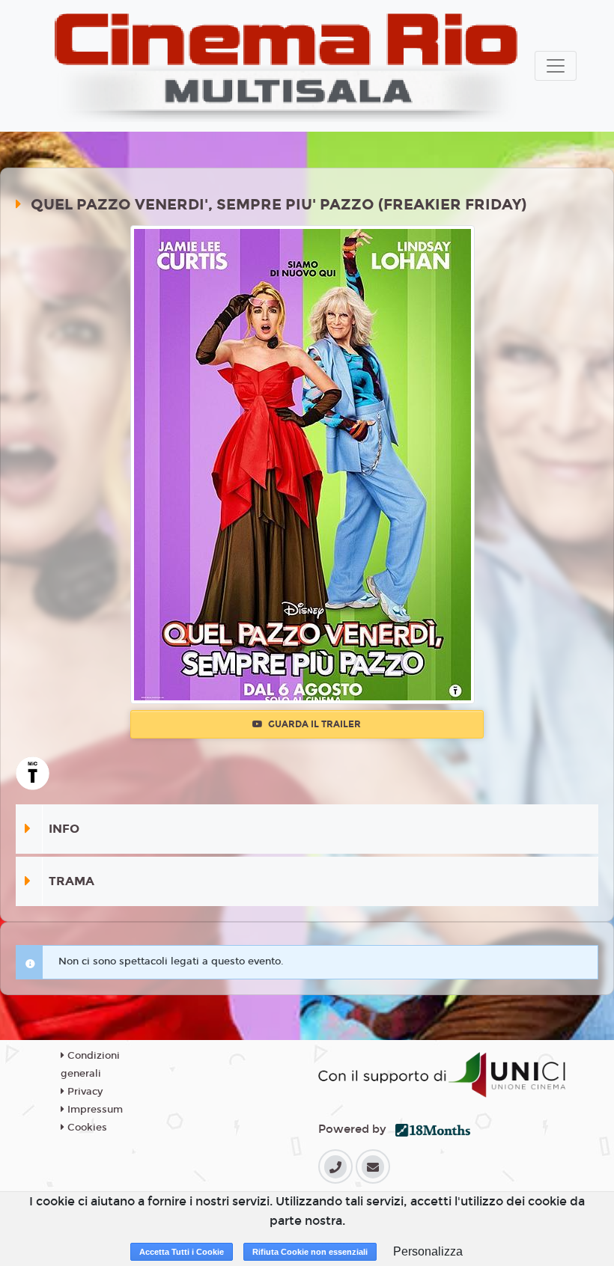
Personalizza (428, 1251)
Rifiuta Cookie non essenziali (310, 1251)
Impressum (93, 1110)
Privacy (83, 1092)
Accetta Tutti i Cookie (181, 1251)
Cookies (85, 1128)
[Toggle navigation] (556, 66)
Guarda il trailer (313, 724)
